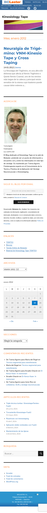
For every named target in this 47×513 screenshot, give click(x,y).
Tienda (28, 2)
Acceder (9, 473)
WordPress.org (12, 482)
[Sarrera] (12, 2)
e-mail (23, 509)
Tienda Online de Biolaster (16, 248)
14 (35, 303)
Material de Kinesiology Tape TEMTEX (21, 251)
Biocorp (9, 245)
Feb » (35, 321)
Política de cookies (23, 511)
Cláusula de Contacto (20, 197)
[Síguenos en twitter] (35, 8)
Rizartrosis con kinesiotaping (17, 419)
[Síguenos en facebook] (29, 8)
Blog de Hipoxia (17, 8)
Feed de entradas (13, 476)
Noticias (36, 2)
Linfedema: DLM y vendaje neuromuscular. (23, 385)
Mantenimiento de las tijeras (17, 431)
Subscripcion (15, 509)
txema (18, 67)
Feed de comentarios (14, 479)
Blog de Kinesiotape (23, 5)
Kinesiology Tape (15, 17)
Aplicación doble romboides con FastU (21, 425)
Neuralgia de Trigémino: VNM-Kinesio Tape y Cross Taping (23, 55)
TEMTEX (9, 242)
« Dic (12, 321)
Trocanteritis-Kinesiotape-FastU (18, 412)
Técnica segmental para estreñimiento (21, 362)
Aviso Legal (30, 509)
